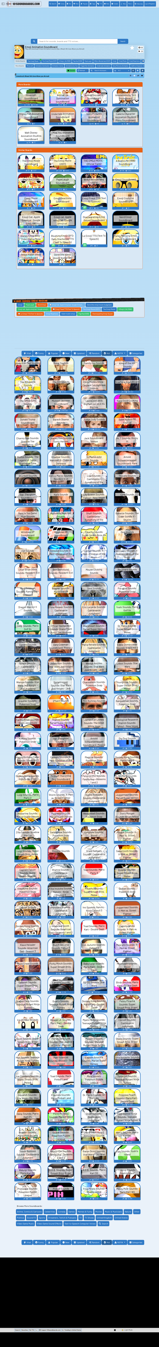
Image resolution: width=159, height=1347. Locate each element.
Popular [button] (54, 353)
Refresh (84, 71)
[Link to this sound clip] (138, 75)
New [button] (67, 353)
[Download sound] (134, 75)
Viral (77, 4)
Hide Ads (140, 4)
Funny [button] (41, 353)
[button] (132, 48)
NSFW (120, 353)
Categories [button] (137, 353)
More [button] (130, 4)
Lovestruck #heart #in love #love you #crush (32, 76)
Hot (70, 4)
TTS (100, 4)
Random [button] (95, 353)
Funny (62, 4)
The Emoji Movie (34, 61)
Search (54, 4)
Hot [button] (108, 353)
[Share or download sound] (131, 75)
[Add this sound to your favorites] (142, 75)
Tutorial (72, 70)
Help (124, 4)
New (107, 4)
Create (116, 4)
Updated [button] (81, 353)
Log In (150, 4)
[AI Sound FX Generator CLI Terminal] (36, 1330)
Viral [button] (29, 353)
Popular (85, 4)
